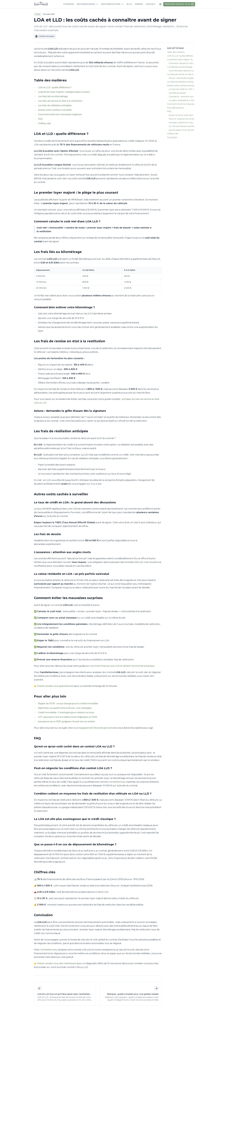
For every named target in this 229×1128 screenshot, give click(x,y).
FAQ (40, 119)
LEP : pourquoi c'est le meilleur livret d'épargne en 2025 (67, 717)
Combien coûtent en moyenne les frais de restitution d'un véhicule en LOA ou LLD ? (92, 793)
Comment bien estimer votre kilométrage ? (64, 307)
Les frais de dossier (47, 534)
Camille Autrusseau (46, 36)
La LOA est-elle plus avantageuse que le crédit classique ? (75, 819)
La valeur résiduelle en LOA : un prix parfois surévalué (71, 573)
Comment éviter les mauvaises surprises (60, 114)
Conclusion (43, 915)
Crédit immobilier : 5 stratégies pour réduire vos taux (66, 712)
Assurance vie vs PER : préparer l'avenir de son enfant (66, 721)
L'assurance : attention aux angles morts (62, 552)
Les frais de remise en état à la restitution (60, 101)
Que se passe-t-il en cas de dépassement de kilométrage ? (75, 844)
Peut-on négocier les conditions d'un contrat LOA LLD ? (73, 768)
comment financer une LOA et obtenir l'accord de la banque (122, 666)
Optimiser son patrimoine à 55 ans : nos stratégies (65, 708)
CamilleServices (116, 782)
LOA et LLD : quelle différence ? (55, 87)
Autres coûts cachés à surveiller (55, 110)
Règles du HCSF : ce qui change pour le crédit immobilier (68, 703)
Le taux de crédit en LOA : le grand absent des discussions (75, 502)
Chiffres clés (44, 123)
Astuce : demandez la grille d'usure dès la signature (70, 410)
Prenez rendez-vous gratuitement (55, 686)
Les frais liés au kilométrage (53, 96)
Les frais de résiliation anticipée (55, 105)
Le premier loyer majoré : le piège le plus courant (64, 92)
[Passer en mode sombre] (160, 4)
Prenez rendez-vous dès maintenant (56, 963)
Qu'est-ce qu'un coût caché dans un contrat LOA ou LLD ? (74, 746)
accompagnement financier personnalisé (95, 728)
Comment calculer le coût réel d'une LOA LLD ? (67, 221)
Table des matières (50, 80)
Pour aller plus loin (50, 696)
